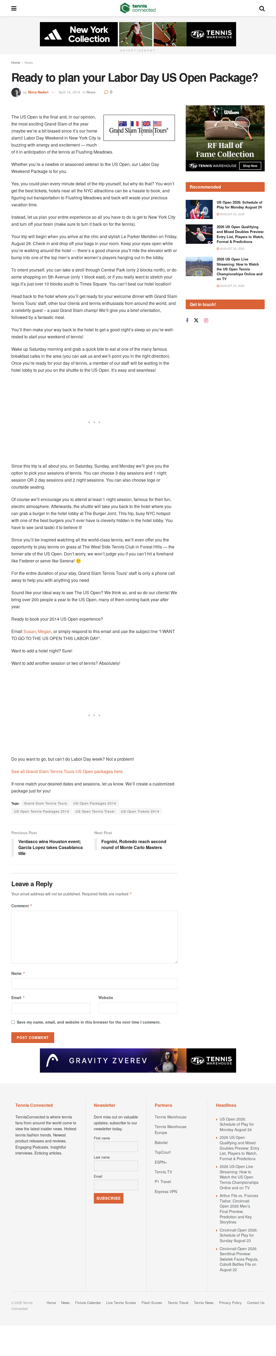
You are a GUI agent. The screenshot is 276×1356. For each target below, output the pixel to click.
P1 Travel (163, 1181)
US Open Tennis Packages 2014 (41, 811)
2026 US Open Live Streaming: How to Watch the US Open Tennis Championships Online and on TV (240, 268)
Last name (102, 1157)
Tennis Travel (178, 1302)
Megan (44, 631)
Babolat (161, 1142)
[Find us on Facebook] (187, 321)
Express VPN (166, 1191)
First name (102, 1138)
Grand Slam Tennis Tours (45, 803)
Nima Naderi (38, 92)
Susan (29, 631)
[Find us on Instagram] (206, 321)
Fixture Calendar (88, 1302)
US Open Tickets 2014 (140, 811)
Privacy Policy (230, 1302)
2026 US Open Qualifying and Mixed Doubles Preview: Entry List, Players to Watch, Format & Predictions (240, 234)
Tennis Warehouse (171, 1116)
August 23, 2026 (231, 214)
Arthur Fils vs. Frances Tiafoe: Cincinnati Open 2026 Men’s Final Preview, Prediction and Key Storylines (239, 1209)
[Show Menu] (13, 8)
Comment (22, 905)
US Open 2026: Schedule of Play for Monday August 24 (239, 205)
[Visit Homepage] (138, 8)
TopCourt (163, 1152)
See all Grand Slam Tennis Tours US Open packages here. (67, 771)
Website (105, 997)
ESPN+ (161, 1162)
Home (15, 62)
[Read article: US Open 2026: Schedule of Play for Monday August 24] (199, 209)
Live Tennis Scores (121, 1302)
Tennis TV (163, 1171)
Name (18, 973)
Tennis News (204, 1302)
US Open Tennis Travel (95, 811)
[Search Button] (262, 8)
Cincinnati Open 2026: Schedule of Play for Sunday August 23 (239, 1235)
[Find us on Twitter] (196, 320)
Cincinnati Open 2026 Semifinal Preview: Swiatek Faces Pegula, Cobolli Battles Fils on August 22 (239, 1259)
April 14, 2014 (69, 92)
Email (18, 997)
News (29, 62)
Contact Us (256, 1302)
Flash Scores (152, 1302)
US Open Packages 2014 (94, 803)
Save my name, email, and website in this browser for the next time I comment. (89, 1022)
